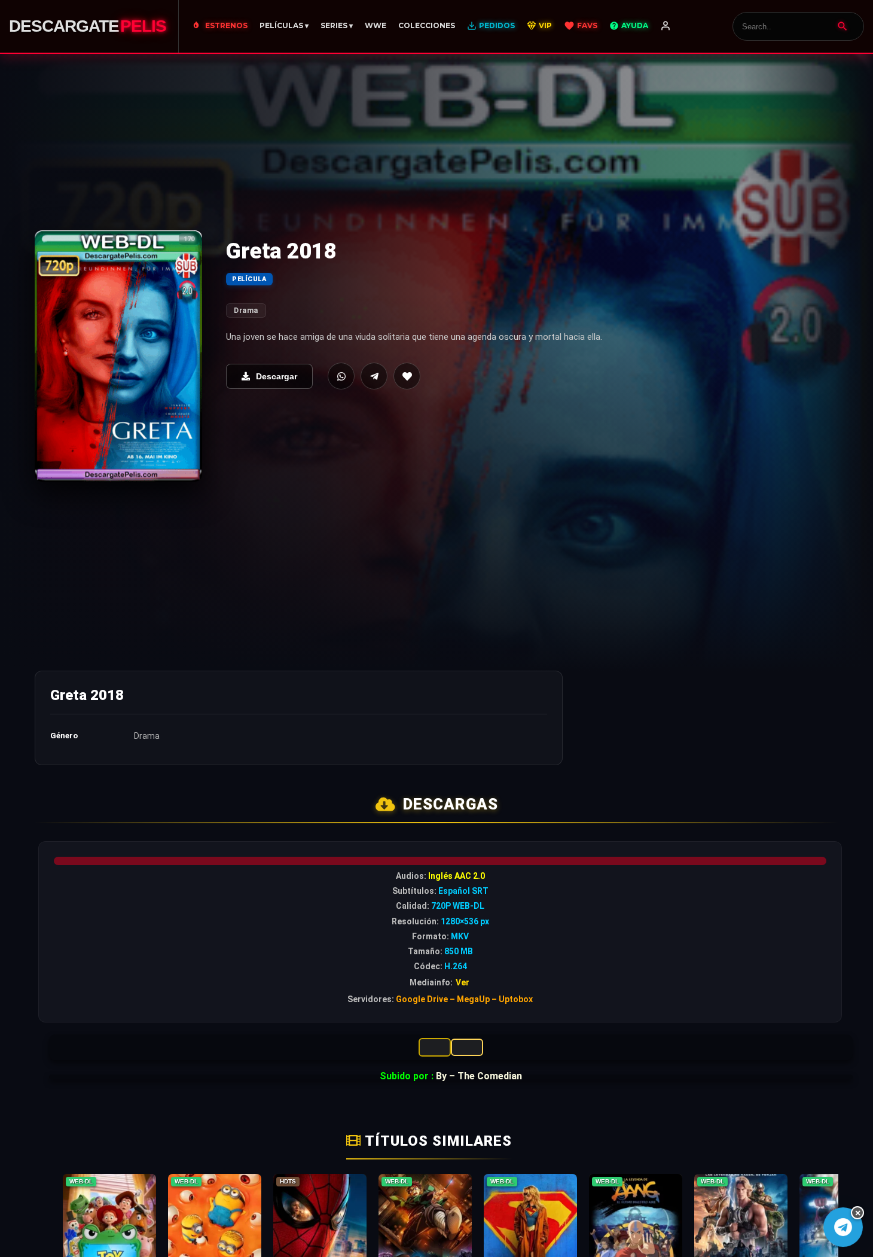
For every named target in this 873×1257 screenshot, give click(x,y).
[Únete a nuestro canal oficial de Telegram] (842, 1226)
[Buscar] (842, 26)
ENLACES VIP (435, 1047)
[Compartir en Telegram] (374, 376)
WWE (375, 25)
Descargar (276, 376)
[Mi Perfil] (665, 26)
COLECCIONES (426, 25)
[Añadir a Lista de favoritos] (406, 376)
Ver (462, 982)
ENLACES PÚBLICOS (467, 1047)
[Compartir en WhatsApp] (341, 376)
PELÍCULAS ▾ (284, 25)
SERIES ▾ (336, 25)
